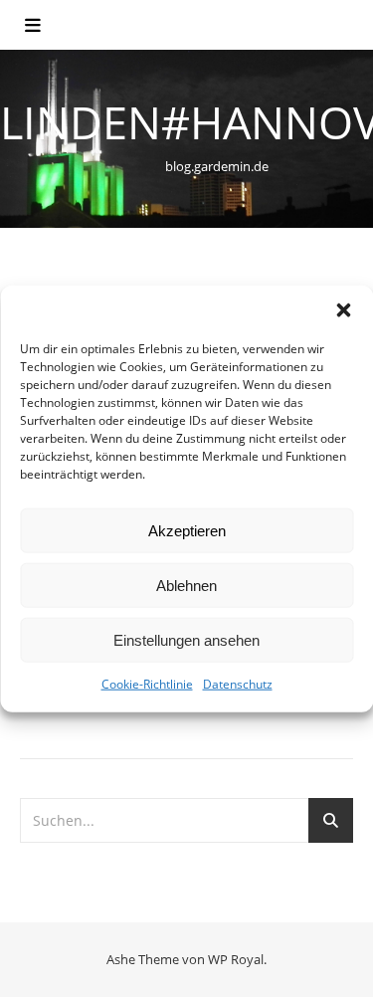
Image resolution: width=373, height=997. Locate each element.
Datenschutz (238, 684)
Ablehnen (186, 584)
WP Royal (236, 959)
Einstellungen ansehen (186, 639)
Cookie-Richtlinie (147, 684)
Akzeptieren (187, 529)
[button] (343, 310)
